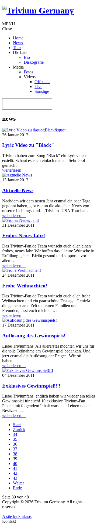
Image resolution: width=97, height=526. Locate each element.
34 (15, 434)
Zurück (19, 429)
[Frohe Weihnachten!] (21, 270)
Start (17, 424)
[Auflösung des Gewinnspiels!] (29, 320)
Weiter (18, 483)
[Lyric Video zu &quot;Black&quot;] (34, 130)
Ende (17, 488)
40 (15, 463)
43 (15, 478)
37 (15, 449)
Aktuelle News (17, 190)
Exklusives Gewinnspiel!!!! (31, 386)
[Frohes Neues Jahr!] (20, 220)
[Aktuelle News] (17, 175)
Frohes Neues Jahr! (23, 235)
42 (15, 473)
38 (15, 454)
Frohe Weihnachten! (24, 286)
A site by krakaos (17, 516)
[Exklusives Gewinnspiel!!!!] (27, 370)
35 (15, 439)
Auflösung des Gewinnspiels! (33, 335)
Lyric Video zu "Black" (28, 145)
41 (15, 468)
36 (15, 444)
